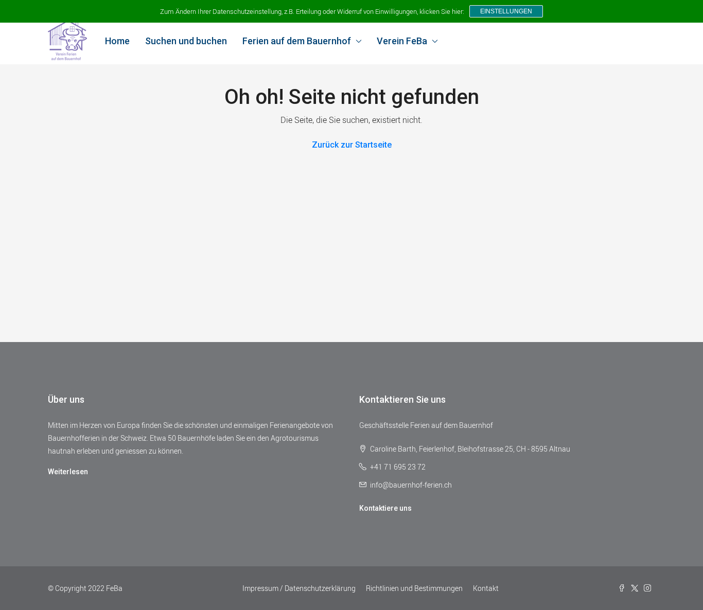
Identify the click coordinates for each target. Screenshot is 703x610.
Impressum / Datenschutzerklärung (299, 588)
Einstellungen (506, 11)
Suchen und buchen (186, 40)
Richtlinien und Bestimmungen (414, 588)
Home (117, 40)
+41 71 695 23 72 (398, 467)
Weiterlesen (68, 472)
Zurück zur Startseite (352, 145)
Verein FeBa (402, 40)
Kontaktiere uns (385, 508)
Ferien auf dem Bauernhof (296, 40)
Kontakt (486, 588)
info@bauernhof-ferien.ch (411, 485)
